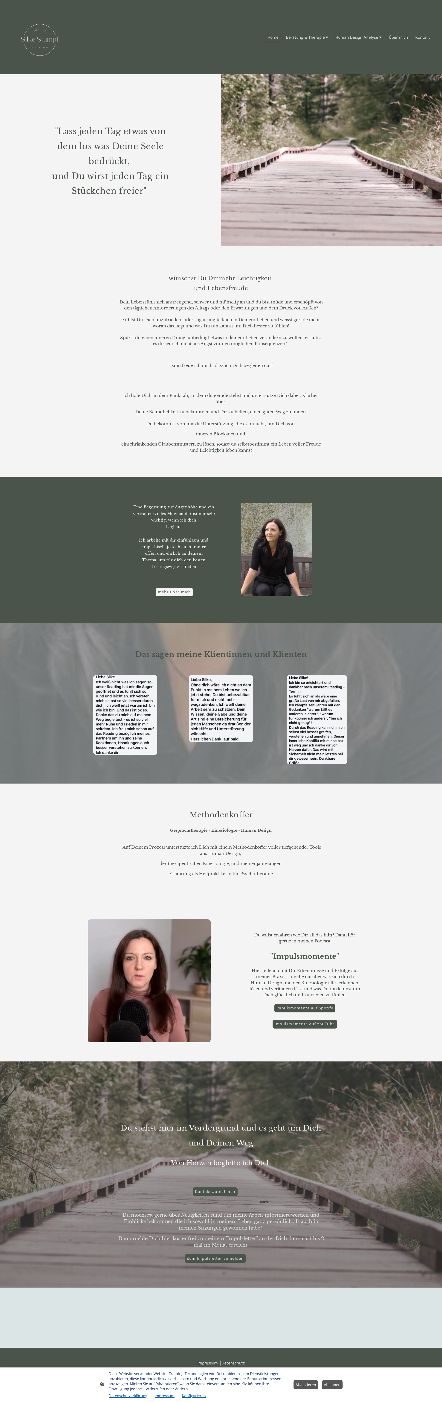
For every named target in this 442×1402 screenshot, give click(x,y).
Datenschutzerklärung (128, 1395)
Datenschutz (233, 1363)
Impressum (208, 1363)
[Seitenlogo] (40, 37)
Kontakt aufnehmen (215, 1191)
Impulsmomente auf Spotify (304, 1008)
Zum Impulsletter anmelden (215, 1258)
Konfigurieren (194, 1395)
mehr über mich (174, 592)
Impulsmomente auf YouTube (305, 1023)
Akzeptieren (306, 1384)
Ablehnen (332, 1384)
